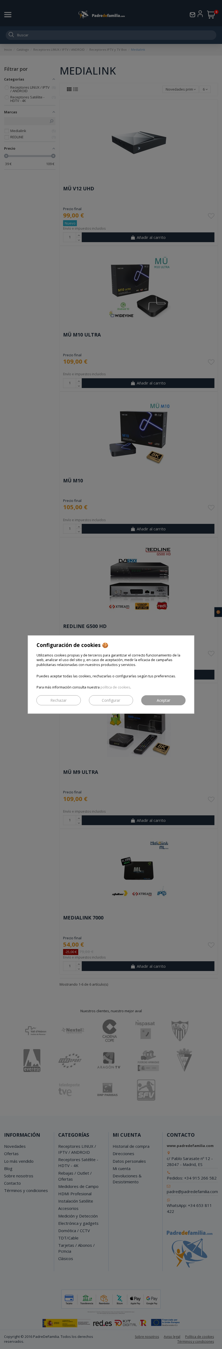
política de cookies (115, 687)
